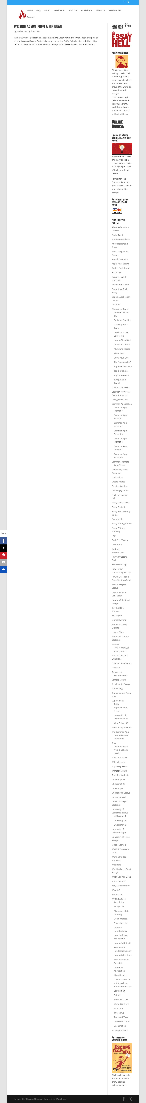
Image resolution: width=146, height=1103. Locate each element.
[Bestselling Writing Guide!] (122, 1058)
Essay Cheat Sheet (120, 502)
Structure (118, 1008)
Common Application (122, 404)
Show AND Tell (121, 999)
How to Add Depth (122, 943)
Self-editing (119, 990)
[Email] (3, 562)
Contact (31, 17)
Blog (38, 10)
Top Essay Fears (119, 766)
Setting (117, 995)
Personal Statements (121, 663)
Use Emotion (120, 1025)
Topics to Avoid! (121, 375)
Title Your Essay (119, 757)
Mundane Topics (122, 349)
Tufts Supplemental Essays (120, 707)
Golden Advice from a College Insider (121, 750)
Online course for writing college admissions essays (123, 983)
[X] (3, 548)
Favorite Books (121, 675)
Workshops (86, 10)
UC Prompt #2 (118, 784)
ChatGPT (116, 304)
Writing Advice (119, 898)
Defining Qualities (122, 320)
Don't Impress (120, 918)
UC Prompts (117, 788)
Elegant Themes (34, 1099)
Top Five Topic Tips (123, 366)
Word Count (117, 894)
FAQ (114, 535)
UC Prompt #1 (118, 779)
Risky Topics (119, 353)
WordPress (61, 1099)
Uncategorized (119, 797)
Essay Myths (117, 519)
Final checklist (120, 923)
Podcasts (116, 667)
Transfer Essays (119, 770)
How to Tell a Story (123, 955)
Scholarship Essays (121, 684)
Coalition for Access (121, 387)
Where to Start (119, 881)
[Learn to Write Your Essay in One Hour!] (122, 149)
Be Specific (119, 906)
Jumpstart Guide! (122, 344)
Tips (114, 743)
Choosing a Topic (120, 309)
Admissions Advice (121, 239)
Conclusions (117, 477)
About (47, 10)
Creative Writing (119, 486)
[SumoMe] (3, 569)
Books (72, 10)
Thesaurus (119, 1012)
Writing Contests (120, 1030)
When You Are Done (121, 876)
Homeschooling (119, 564)
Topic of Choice (121, 370)
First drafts (117, 544)
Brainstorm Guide (120, 284)
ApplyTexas (119, 465)
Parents (115, 644)
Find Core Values (120, 540)
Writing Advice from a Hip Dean (38, 26)
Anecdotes (119, 902)
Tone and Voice (121, 1017)
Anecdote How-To (120, 259)
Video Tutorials (119, 844)
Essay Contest (118, 507)
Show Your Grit (121, 357)
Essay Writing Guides (122, 523)
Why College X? (121, 723)
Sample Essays (119, 679)
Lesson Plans (118, 632)
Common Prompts (120, 461)
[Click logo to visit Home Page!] (122, 39)
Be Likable (116, 272)
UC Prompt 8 (120, 824)
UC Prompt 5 (120, 820)
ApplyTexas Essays (120, 263)
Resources (117, 672)
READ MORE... (120, 114)
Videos (99, 10)
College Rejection (120, 399)
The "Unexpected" (122, 362)
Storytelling (117, 688)
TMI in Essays (118, 762)
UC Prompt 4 (120, 816)
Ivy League (117, 615)
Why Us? (116, 890)
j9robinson (22, 31)
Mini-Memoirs (120, 975)
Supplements (118, 700)
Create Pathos (118, 481)
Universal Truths (122, 1021)
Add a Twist (117, 235)
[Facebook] (3, 540)
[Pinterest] (3, 555)
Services (58, 10)
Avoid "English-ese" (121, 268)
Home (30, 10)
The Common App (120, 732)
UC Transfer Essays (121, 792)
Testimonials (115, 10)
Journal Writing (119, 620)
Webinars (116, 864)
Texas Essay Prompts (121, 727)
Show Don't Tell (121, 1004)
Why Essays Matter (121, 885)
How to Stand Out (122, 340)
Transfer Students (120, 775)
